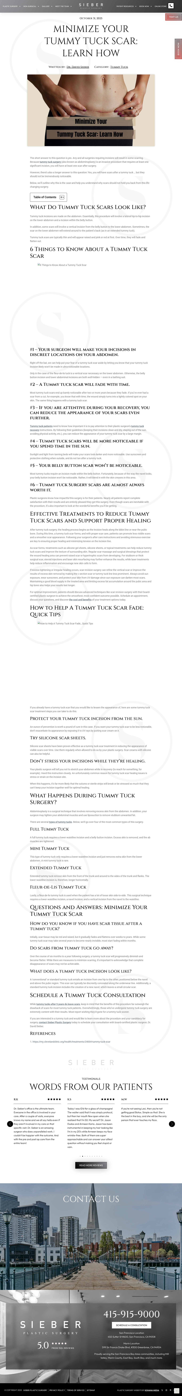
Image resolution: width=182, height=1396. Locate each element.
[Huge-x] (162, 1390)
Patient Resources (125, 6)
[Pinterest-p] (170, 1390)
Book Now (144, 6)
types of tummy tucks (60, 822)
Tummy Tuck (119, 67)
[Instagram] (166, 1390)
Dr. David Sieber (78, 67)
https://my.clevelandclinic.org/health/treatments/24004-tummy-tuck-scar (71, 1041)
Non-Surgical (29, 6)
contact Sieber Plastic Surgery (55, 1022)
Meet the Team (62, 6)
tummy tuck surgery (50, 161)
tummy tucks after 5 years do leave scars (58, 1004)
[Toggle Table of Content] (61, 197)
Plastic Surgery (10, 6)
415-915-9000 (131, 1314)
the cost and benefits (80, 599)
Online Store (161, 6)
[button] (10, 1124)
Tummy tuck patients (41, 426)
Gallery (46, 6)
